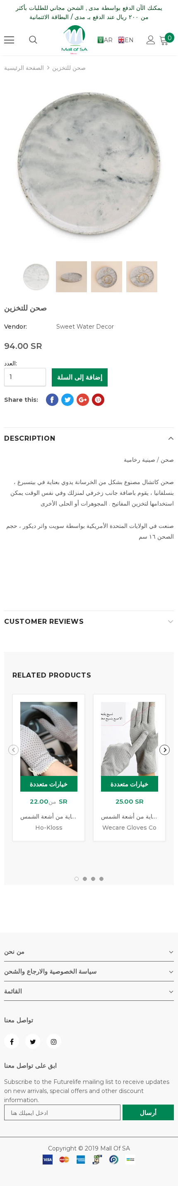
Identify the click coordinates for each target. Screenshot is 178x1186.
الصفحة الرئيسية (24, 68)
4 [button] (101, 879)
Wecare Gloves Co (129, 827)
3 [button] (93, 879)
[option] (89, 164)
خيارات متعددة (49, 784)
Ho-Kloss (49, 827)
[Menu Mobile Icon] (9, 40)
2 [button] (85, 879)
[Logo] (74, 39)
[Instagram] (53, 1041)
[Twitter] (32, 1041)
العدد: (10, 363)
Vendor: (15, 326)
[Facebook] (11, 1041)
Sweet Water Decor (85, 326)
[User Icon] (151, 40)
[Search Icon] (33, 40)
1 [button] (77, 879)
